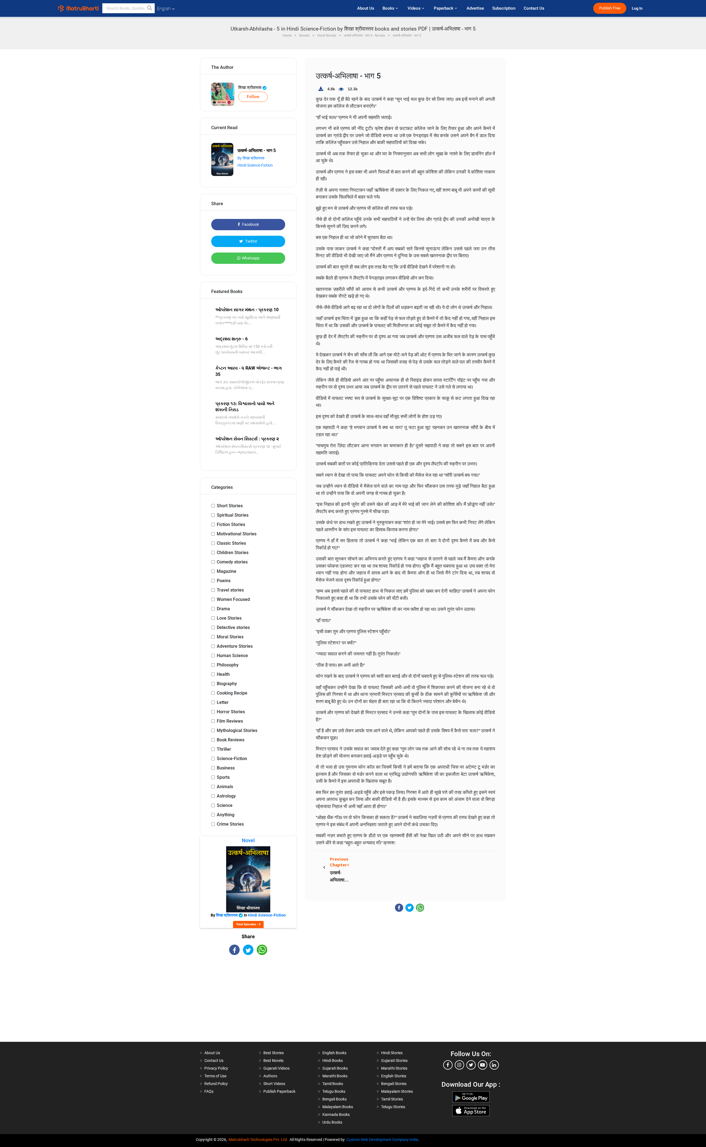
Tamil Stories (392, 1099)
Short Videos (274, 1083)
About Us (365, 8)
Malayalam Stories (397, 1091)
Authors (270, 1076)
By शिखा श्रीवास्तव (250, 158)
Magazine (226, 571)
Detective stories (233, 627)
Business (226, 768)
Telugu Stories (393, 1107)
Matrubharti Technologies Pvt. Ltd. (259, 1139)
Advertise (475, 8)
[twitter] (471, 1065)
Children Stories (232, 552)
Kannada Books (336, 1114)
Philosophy (228, 665)
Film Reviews (230, 721)
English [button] (164, 8)
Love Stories (229, 618)
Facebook (250, 224)
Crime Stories (230, 824)
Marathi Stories (394, 1068)
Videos (415, 8)
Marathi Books (334, 1076)
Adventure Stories (235, 646)
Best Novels (273, 1060)
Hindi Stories (392, 1053)
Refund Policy (216, 1083)
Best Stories (273, 1053)
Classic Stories (231, 543)
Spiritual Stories (232, 515)
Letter (223, 702)
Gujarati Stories (394, 1060)
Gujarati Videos (276, 1068)
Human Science (232, 655)
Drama (223, 608)
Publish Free (609, 8)
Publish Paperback (279, 1091)
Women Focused (233, 599)
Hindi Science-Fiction (255, 165)
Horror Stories (231, 711)
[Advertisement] (248, 1003)
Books (389, 8)
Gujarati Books (335, 1068)
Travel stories (230, 590)
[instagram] (459, 1065)
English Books (334, 1053)
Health (223, 674)
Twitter (250, 241)
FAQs (208, 1091)
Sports (223, 777)
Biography (227, 683)
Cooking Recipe (232, 693)
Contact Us (534, 8)
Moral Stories (230, 636)
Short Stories (230, 505)
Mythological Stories (237, 730)
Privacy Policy (216, 1068)
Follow (253, 96)
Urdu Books (332, 1122)
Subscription (503, 8)
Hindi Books (332, 1060)
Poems (224, 580)
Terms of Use (215, 1076)
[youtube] (482, 1065)
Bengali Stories (394, 1083)
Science (224, 805)
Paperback (444, 8)
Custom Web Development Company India (382, 1139)
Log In (637, 8)
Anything (225, 814)
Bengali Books (334, 1099)
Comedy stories (232, 562)
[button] (150, 8)
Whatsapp (251, 258)
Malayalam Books (337, 1107)
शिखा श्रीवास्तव (250, 87)
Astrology (226, 796)
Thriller (224, 749)
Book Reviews (230, 739)
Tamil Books (332, 1083)
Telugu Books (333, 1091)
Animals (225, 786)
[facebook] (448, 1065)
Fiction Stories (231, 524)
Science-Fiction (232, 758)
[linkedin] (494, 1065)
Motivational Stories (236, 533)
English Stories (393, 1076)
